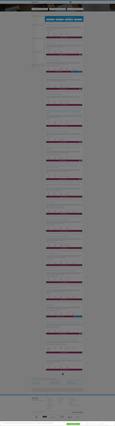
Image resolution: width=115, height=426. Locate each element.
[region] (57, 423)
